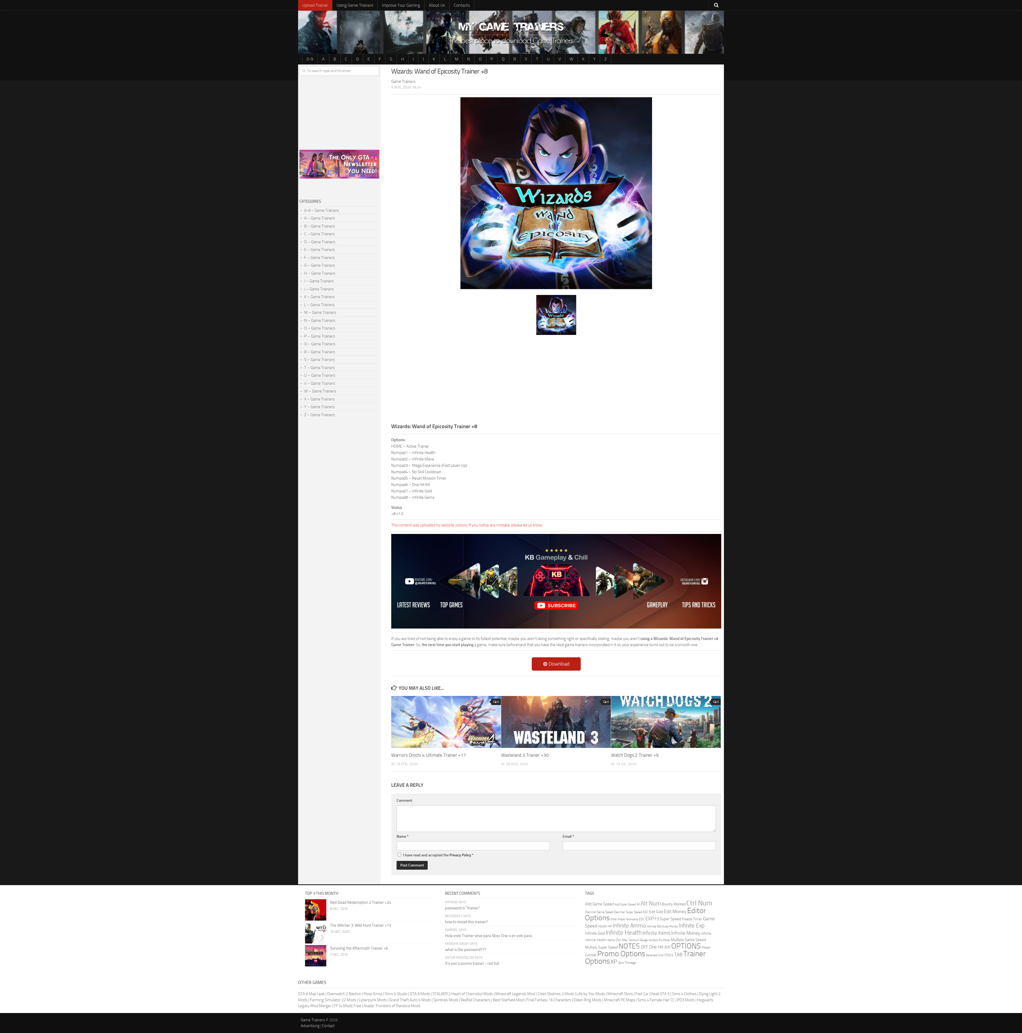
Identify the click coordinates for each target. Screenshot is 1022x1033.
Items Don (614, 940)
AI (638, 904)
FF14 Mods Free (347, 1005)
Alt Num (651, 903)
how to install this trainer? (466, 921)
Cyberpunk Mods (372, 1000)
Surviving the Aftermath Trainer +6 (359, 948)
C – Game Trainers (319, 234)
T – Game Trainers (319, 367)
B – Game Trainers (319, 226)
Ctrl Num (699, 903)
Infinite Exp (691, 925)
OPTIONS (686, 946)
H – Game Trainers (319, 273)
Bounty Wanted (674, 904)
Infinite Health (624, 932)
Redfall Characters (476, 1000)
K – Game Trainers (319, 296)
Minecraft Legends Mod (515, 993)
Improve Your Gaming (401, 5)
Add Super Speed (625, 904)
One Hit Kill (659, 947)
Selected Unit (655, 955)
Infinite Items (656, 933)
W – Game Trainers (320, 391)
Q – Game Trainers (319, 344)
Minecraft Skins (620, 993)
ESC (642, 919)
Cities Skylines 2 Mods (555, 993)
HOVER (602, 926)
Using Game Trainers (355, 5)
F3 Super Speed (668, 919)
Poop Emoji (373, 993)
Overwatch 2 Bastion (344, 993)
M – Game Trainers (320, 312)
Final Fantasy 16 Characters (548, 1000)
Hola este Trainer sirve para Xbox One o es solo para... (489, 935)
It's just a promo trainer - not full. (472, 963)
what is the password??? (465, 949)
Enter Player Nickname (624, 919)
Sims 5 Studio (396, 993)
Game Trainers (313, 1020)
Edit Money (675, 911)
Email (568, 836)
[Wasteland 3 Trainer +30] (556, 722)
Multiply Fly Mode (659, 940)
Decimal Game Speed (599, 912)
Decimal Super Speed (628, 912)
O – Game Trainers (319, 328)
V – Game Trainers (319, 383)
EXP (649, 918)
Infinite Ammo (629, 925)
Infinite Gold (595, 933)
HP (610, 926)
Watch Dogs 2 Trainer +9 (635, 755)
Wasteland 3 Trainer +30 (525, 755)
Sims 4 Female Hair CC (656, 1000)
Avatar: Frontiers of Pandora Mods (392, 1005)
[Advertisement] (556, 378)
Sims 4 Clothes (684, 993)
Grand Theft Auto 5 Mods (410, 1000)
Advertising (310, 1025)
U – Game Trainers (319, 375)
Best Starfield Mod (508, 1000)
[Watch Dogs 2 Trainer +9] (666, 722)
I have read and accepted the (438, 855)
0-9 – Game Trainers (321, 210)
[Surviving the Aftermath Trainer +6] (315, 955)
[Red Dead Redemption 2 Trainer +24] (315, 910)
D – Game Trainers (319, 242)
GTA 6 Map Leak (311, 993)
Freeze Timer (692, 919)
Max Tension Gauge (635, 940)
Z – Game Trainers (319, 414)
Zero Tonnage (627, 963)
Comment (404, 800)
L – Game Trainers (319, 304)
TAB (678, 955)
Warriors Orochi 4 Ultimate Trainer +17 (428, 755)
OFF (644, 947)
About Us (437, 5)
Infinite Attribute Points (662, 926)
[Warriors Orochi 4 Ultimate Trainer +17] (446, 722)
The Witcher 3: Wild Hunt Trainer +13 (360, 925)
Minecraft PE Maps (619, 1000)
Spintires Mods (445, 1000)
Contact (328, 1025)
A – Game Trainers (319, 218)
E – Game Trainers (319, 249)
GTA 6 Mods (420, 993)
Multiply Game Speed (688, 939)
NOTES (629, 946)
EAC (645, 912)
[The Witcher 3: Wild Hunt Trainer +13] (315, 932)
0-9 (310, 59)
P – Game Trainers (319, 336)
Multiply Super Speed (601, 947)
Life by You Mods (590, 993)
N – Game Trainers (319, 320)
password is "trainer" (462, 908)
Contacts (462, 5)
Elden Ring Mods (587, 1000)
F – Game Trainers (319, 257)
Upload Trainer (315, 5)
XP (614, 961)
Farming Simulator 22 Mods (333, 1000)
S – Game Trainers (319, 359)
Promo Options (621, 953)
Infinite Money (685, 933)
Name (403, 836)
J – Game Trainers (319, 289)
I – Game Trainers (319, 281)
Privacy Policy (460, 855)
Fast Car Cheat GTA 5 (652, 993)
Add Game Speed (599, 904)
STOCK (668, 955)
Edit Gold (656, 912)
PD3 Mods (686, 1000)
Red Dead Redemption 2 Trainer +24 (360, 902)
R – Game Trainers (319, 352)
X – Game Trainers (319, 399)
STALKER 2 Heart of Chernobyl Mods (462, 993)
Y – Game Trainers (319, 406)
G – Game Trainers (319, 265)
